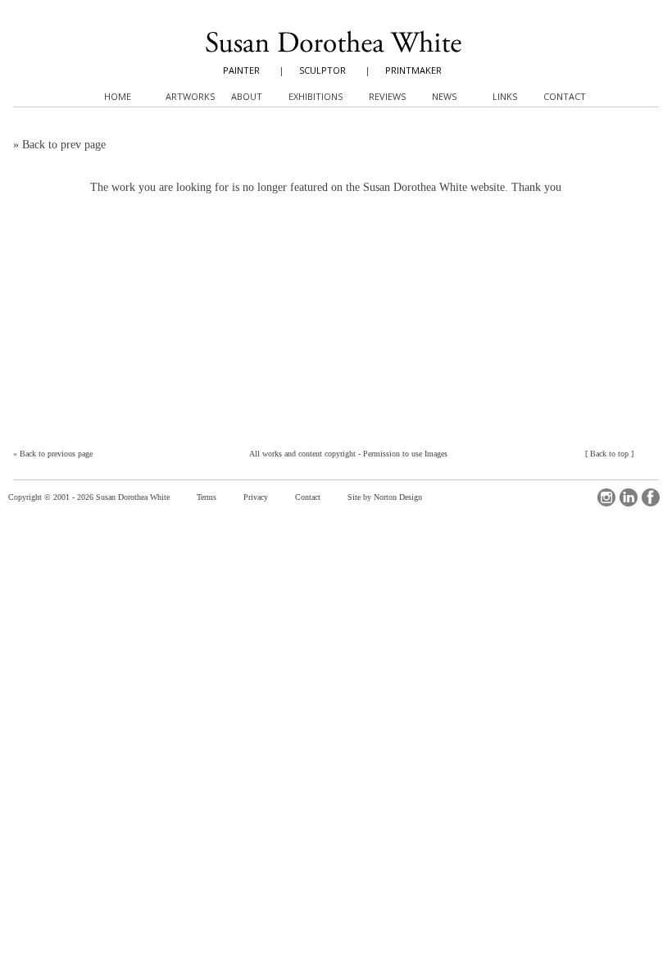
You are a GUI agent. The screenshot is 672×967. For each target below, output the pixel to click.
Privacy (255, 497)
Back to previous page (56, 453)
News (444, 96)
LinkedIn (629, 497)
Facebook (651, 497)
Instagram (606, 497)
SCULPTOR (322, 70)
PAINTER (241, 70)
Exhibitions (315, 96)
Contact (307, 497)
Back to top (609, 453)
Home (117, 96)
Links (505, 96)
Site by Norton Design (384, 497)
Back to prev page (64, 144)
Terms (206, 497)
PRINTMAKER (413, 70)
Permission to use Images (405, 453)
